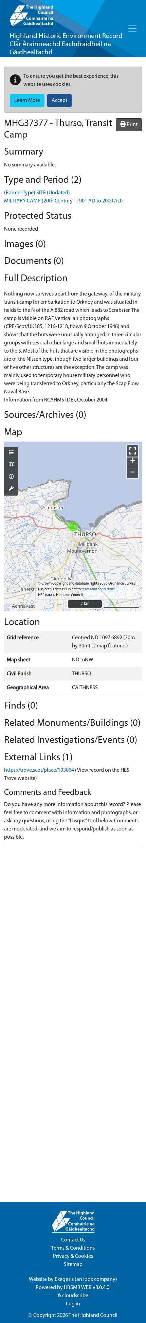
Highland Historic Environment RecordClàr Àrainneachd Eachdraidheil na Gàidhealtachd (66, 44)
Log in (73, 1304)
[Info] (11, 477)
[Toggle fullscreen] (132, 451)
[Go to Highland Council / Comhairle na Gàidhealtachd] (31, 13)
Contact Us (73, 1240)
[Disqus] (73, 937)
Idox (88, 1279)
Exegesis (64, 1279)
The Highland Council (93, 1315)
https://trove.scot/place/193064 (39, 770)
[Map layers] (11, 453)
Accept (59, 100)
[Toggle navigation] (132, 28)
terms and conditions (97, 589)
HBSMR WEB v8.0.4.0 (87, 1287)
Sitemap (73, 1264)
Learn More (27, 100)
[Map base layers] (11, 465)
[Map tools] (11, 489)
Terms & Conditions (73, 1248)
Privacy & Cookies (73, 1256)
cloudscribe (75, 1296)
